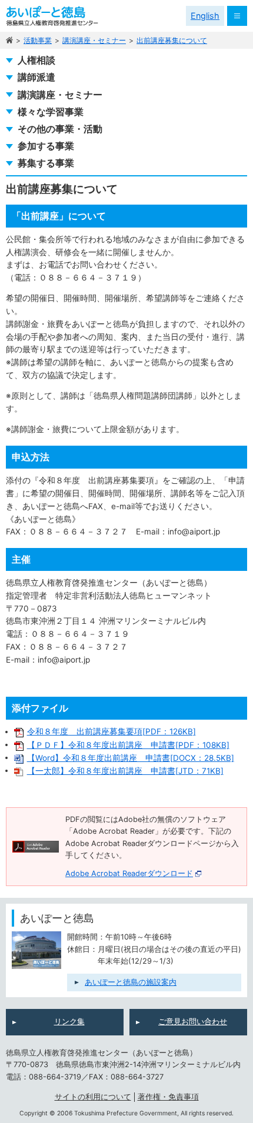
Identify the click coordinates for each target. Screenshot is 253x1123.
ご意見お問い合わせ (192, 1021)
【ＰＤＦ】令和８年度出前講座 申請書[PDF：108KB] (128, 745)
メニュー (237, 16)
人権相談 (36, 60)
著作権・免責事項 (168, 1096)
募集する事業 (46, 163)
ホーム (9, 40)
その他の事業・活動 (60, 129)
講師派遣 (36, 77)
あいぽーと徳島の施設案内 (131, 982)
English (205, 16)
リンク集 (69, 1021)
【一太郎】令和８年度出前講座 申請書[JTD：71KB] (125, 771)
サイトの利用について (93, 1096)
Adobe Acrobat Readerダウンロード (129, 873)
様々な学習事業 (51, 112)
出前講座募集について (172, 40)
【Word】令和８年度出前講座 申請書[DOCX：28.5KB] (130, 758)
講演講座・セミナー (94, 40)
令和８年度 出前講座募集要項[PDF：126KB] (111, 731)
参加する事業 (46, 146)
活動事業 (38, 40)
